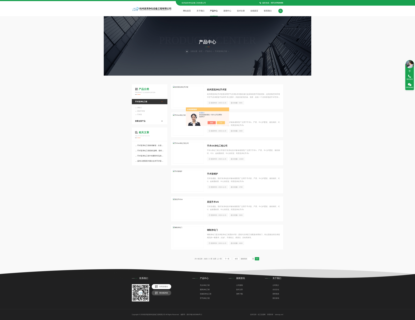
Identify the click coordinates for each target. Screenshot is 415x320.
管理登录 (270, 314)
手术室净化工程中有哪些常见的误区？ (150, 156)
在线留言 (254, 11)
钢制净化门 (212, 230)
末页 (236, 259)
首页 (200, 51)
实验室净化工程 (205, 294)
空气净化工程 (205, 298)
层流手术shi (213, 202)
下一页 (227, 259)
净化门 (139, 107)
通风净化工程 (205, 289)
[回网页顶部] (409, 71)
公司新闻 (239, 285)
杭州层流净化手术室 (217, 89)
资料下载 (239, 294)
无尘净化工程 (205, 285)
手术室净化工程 (221, 51)
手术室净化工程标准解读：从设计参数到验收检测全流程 (150, 145)
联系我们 (268, 11)
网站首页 (187, 11)
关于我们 (200, 11)
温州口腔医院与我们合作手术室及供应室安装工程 (150, 161)
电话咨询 (410, 79)
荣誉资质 (276, 294)
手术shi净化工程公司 (217, 146)
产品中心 (214, 11)
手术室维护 (212, 174)
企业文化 (276, 289)
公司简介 (276, 285)
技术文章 (241, 11)
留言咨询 (276, 298)
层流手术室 (141, 111)
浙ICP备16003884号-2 (194, 314)
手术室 (139, 114)
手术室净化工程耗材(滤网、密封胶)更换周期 (150, 151)
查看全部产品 (140, 121)
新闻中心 (227, 11)
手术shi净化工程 (215, 117)
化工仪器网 (261, 314)
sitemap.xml (279, 314)
